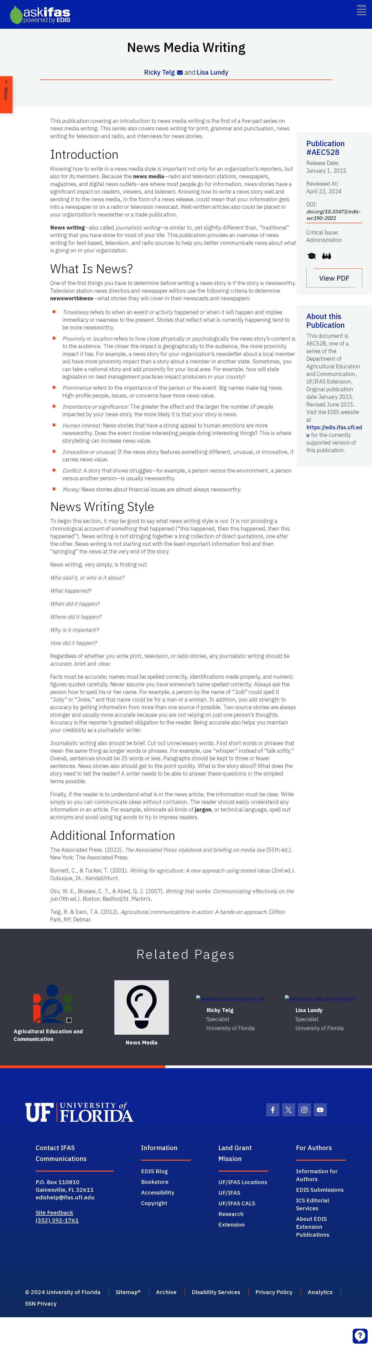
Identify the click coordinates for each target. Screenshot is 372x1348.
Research (231, 1214)
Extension (231, 1224)
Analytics (320, 1292)
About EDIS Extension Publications (312, 1226)
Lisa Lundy (212, 72)
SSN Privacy (41, 1303)
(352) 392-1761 (57, 1220)
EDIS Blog (154, 1171)
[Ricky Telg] (230, 998)
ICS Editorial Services (312, 1204)
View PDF (334, 278)
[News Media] (141, 1007)
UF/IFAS (229, 1192)
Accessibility (157, 1192)
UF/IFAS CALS (236, 1203)
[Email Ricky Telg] (180, 73)
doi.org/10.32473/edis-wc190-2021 (333, 214)
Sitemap (127, 1292)
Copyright (154, 1203)
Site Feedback (54, 1212)
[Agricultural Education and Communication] (52, 1003)
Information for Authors (317, 1175)
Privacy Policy (273, 1292)
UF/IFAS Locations (242, 1182)
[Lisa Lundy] (320, 998)
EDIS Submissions (320, 1189)
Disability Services (216, 1292)
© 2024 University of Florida (62, 1292)
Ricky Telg (159, 72)
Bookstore (155, 1181)
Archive (166, 1292)
